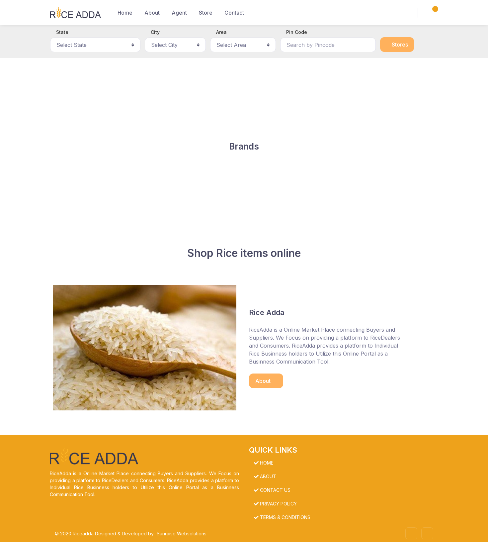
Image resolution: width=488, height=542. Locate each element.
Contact (234, 12)
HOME (267, 463)
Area (221, 32)
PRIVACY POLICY (278, 503)
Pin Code (296, 32)
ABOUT (268, 476)
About (152, 12)
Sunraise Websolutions (181, 533)
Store (205, 12)
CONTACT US (275, 490)
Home (125, 12)
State (62, 32)
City (155, 32)
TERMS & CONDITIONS (285, 517)
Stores (399, 44)
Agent (179, 12)
